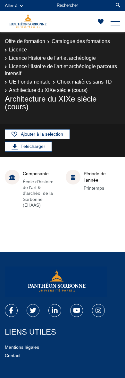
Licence (18, 49)
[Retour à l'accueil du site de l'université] (56, 281)
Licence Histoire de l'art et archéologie (52, 58)
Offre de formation (25, 41)
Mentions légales (22, 347)
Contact (13, 355)
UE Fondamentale (30, 82)
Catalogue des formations (81, 41)
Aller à (11, 5)
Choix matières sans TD (84, 82)
